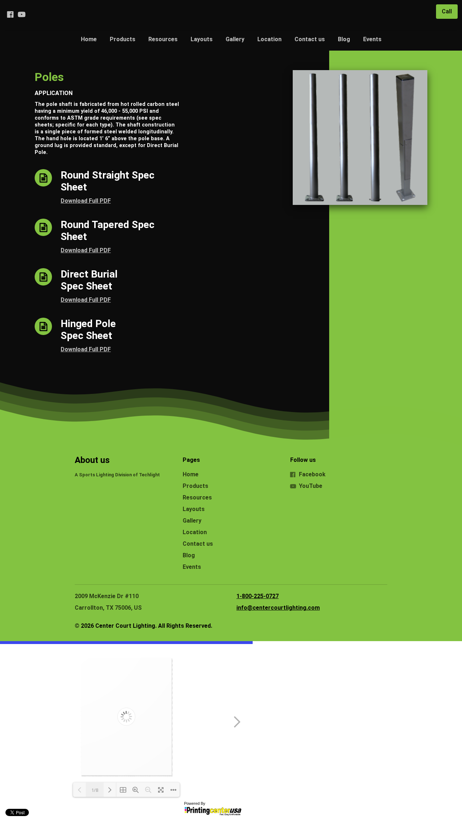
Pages (191, 459)
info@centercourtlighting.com (278, 607)
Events (372, 39)
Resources (163, 39)
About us (92, 460)
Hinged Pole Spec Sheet (88, 330)
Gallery (235, 39)
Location (269, 39)
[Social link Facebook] (10, 14)
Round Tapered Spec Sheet (107, 231)
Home (89, 39)
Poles (49, 77)
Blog (344, 39)
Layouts (202, 39)
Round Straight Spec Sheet (107, 181)
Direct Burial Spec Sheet (89, 280)
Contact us (310, 39)
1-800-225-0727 (257, 596)
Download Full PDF (86, 200)
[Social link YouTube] (21, 14)
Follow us (303, 459)
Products (122, 39)
